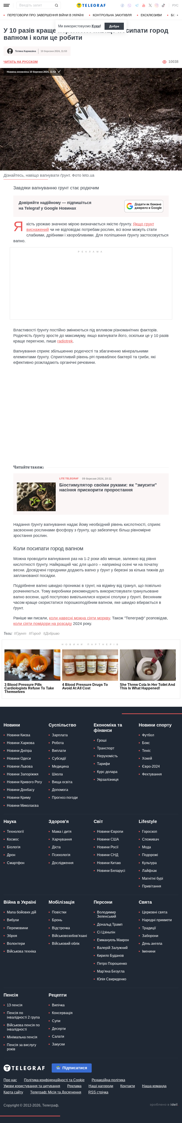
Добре (114, 26)
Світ (98, 821)
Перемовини (17, 928)
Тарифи (103, 764)
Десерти (59, 1029)
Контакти (127, 1086)
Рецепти (58, 995)
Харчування (62, 839)
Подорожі (150, 855)
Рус (175, 5)
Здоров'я (59, 821)
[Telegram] (136, 5)
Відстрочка (61, 928)
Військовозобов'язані (69, 936)
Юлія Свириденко (111, 979)
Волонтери (16, 943)
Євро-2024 (151, 766)
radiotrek (65, 341)
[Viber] (129, 5)
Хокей (147, 758)
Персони (103, 902)
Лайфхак (149, 871)
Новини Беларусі (111, 871)
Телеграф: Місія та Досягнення (55, 1092)
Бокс (146, 743)
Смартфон (15, 863)
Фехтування (152, 774)
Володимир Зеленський (106, 914)
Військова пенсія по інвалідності (23, 1027)
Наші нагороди (101, 1086)
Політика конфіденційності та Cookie (54, 1080)
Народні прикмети (157, 920)
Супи (56, 1021)
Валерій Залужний (112, 948)
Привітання (151, 886)
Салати (58, 1036)
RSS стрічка (98, 1092)
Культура (149, 863)
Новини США (108, 839)
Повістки (59, 912)
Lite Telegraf (69, 478)
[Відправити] (56, 5)
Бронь (57, 920)
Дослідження (62, 863)
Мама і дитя (61, 831)
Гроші (102, 740)
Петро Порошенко (112, 963)
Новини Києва (18, 735)
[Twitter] (150, 5)
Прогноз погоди (65, 797)
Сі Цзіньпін (106, 932)
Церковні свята (154, 912)
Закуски (58, 1044)
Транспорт (105, 748)
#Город (35, 633)
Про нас (10, 1080)
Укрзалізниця (108, 779)
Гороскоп (149, 831)
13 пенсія (14, 1005)
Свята (145, 902)
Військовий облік (65, 943)
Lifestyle (148, 821)
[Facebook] (122, 5)
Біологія (13, 847)
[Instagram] (156, 5)
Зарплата (60, 735)
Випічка (58, 1005)
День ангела (152, 943)
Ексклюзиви (151, 15)
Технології (15, 831)
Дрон (11, 855)
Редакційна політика (108, 1080)
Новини (12, 725)
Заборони (150, 936)
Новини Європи (110, 831)
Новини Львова (20, 766)
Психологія (61, 855)
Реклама (74, 1086)
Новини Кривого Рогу (24, 782)
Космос (13, 839)
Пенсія (11, 995)
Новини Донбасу (20, 790)
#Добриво (51, 633)
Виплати (59, 751)
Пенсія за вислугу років (21, 1047)
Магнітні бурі (152, 878)
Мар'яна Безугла (111, 971)
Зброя (12, 936)
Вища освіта (62, 782)
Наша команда (154, 1086)
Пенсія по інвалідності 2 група (23, 1015)
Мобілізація (62, 902)
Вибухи (13, 920)
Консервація (62, 1013)
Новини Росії (107, 847)
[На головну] (91, 5)
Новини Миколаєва (23, 805)
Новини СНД (107, 855)
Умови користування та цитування (32, 1086)
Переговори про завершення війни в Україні (45, 15)
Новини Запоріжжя (22, 774)
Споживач (150, 839)
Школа (57, 774)
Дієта (56, 847)
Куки (96, 26)
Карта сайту (13, 1092)
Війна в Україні (20, 902)
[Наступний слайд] (177, 15)
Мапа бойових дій (21, 912)
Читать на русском (21, 62)
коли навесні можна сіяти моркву (79, 618)
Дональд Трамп (110, 924)
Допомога (60, 790)
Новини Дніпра (19, 751)
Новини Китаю (109, 863)
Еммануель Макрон (113, 940)
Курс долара (107, 772)
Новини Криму (19, 797)
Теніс (146, 751)
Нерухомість (107, 756)
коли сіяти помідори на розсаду (42, 623)
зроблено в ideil (164, 1104)
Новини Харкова (20, 743)
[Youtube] (143, 5)
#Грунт (20, 633)
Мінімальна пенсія (22, 1037)
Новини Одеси (19, 758)
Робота (58, 743)
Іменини (148, 951)
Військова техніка (21, 951)
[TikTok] (163, 5)
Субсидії (59, 758)
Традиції (149, 928)
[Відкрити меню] (6, 5)
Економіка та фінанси (108, 728)
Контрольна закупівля (112, 15)
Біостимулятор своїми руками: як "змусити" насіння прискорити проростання (108, 487)
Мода (146, 847)
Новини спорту (155, 725)
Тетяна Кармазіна (25, 51)
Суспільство (62, 725)
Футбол (148, 735)
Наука (10, 821)
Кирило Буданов (110, 955)
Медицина (60, 766)
